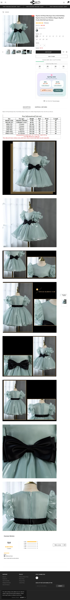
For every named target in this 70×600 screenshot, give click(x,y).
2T (40, 36)
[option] (11, 6)
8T (59, 36)
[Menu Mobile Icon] (1, 2)
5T (50, 36)
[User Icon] (64, 2)
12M (37, 36)
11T (40, 39)
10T (37, 39)
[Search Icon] (5, 2)
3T (43, 36)
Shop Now (58, 90)
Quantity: (37, 42)
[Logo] (35, 2)
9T (63, 36)
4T (46, 36)
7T (56, 36)
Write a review (58, 545)
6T (53, 36)
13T (46, 39)
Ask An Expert (56, 101)
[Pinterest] (37, 578)
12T (43, 39)
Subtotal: (37, 48)
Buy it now (51, 56)
